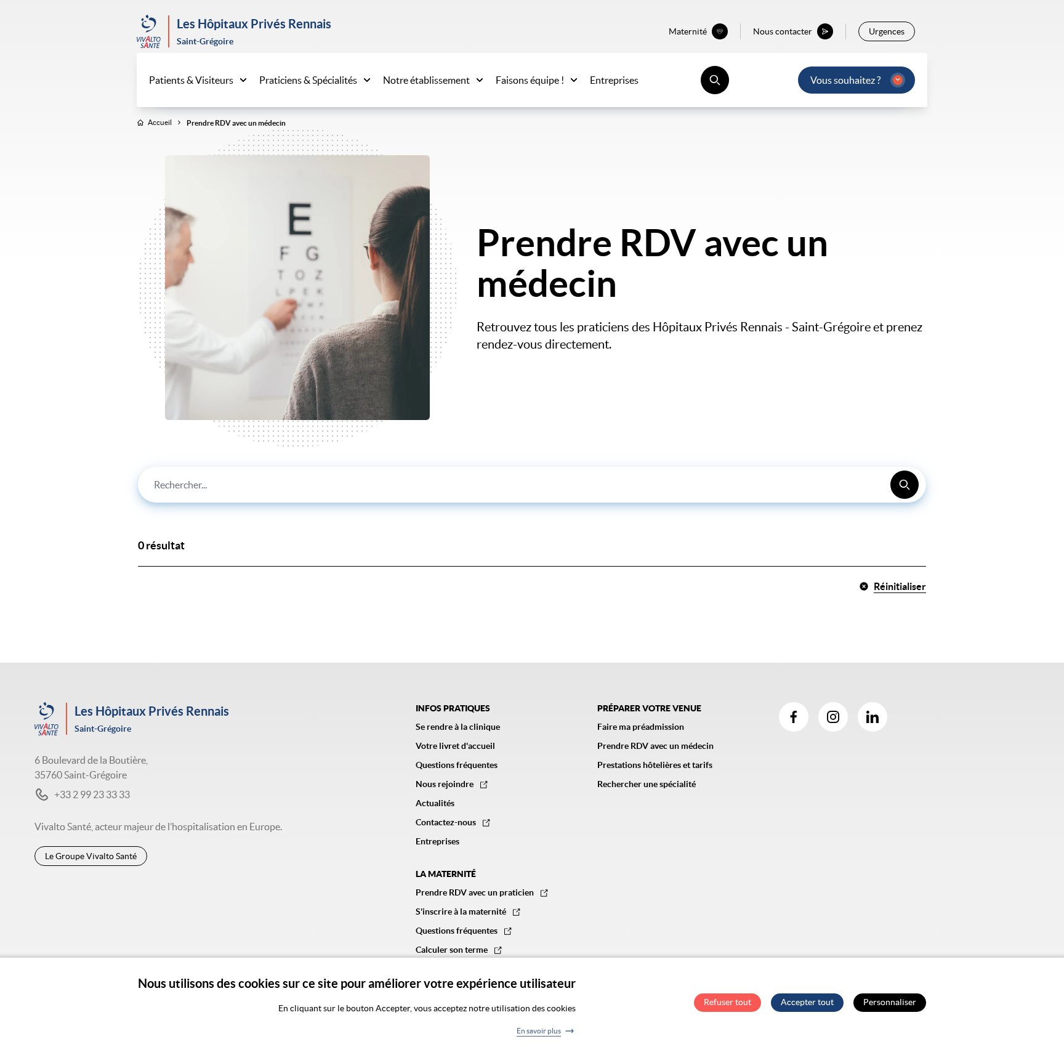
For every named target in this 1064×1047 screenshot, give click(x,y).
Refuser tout (727, 1003)
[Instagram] (833, 717)
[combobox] (532, 485)
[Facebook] (793, 717)
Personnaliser (889, 1003)
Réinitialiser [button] (900, 586)
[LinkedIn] (872, 717)
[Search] (904, 485)
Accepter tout (807, 1003)
